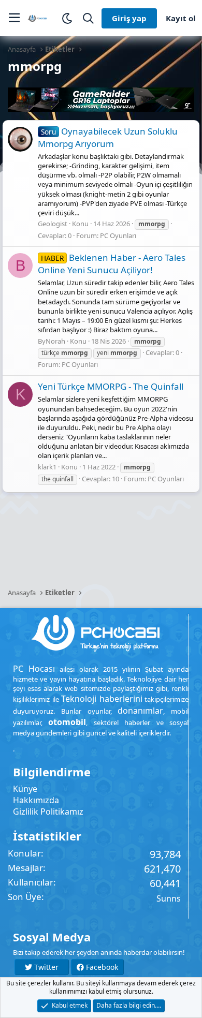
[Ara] (88, 18)
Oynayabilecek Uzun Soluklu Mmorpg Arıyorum (108, 137)
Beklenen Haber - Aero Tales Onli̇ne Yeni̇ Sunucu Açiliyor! (111, 264)
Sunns (168, 898)
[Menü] (14, 18)
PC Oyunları (118, 235)
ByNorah (51, 341)
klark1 (47, 466)
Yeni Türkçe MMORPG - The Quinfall (110, 386)
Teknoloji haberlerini (101, 698)
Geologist (52, 223)
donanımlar (140, 710)
